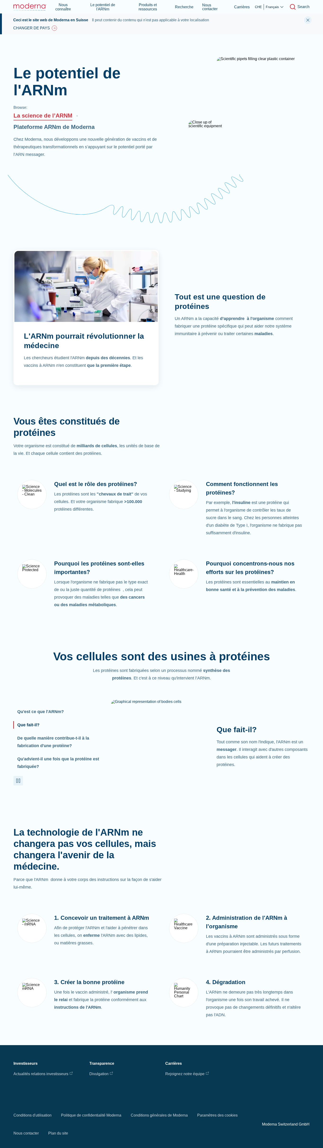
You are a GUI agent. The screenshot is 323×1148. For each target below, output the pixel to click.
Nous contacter (210, 7)
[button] (18, 780)
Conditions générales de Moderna (159, 1115)
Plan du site (58, 1133)
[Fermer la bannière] (308, 20)
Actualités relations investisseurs (40, 1074)
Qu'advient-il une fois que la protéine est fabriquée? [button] (58, 763)
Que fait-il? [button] (28, 725)
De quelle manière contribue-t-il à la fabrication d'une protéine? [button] (53, 742)
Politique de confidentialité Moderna (91, 1115)
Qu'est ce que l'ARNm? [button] (40, 711)
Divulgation (99, 1074)
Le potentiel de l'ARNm (102, 7)
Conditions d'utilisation (32, 1115)
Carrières (242, 7)
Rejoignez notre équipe (185, 1074)
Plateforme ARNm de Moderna (54, 127)
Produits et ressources (148, 7)
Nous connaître (63, 7)
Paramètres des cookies (217, 1115)
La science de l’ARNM (42, 115)
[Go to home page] (30, 6)
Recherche (184, 7)
